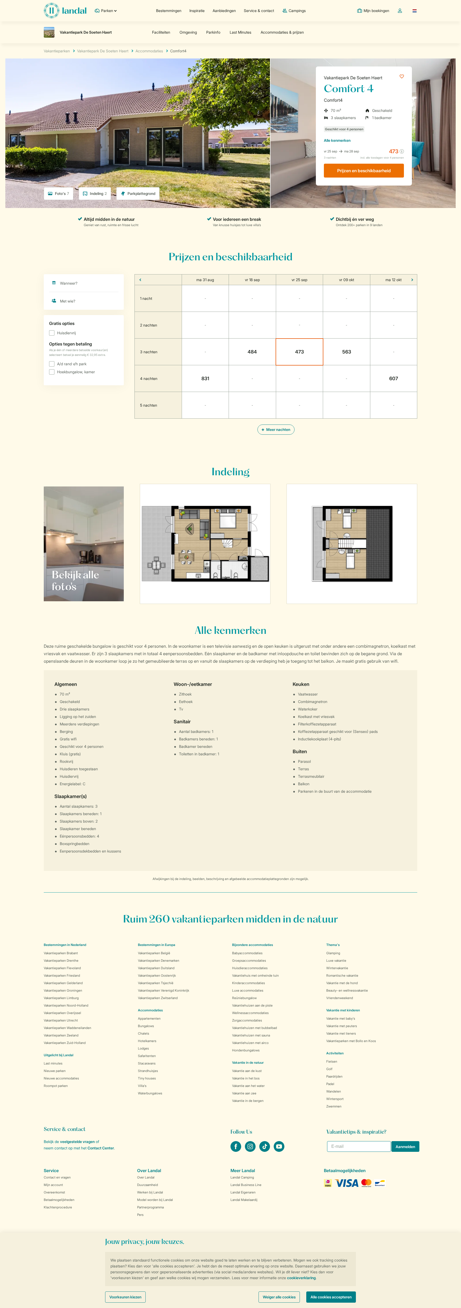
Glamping (333, 953)
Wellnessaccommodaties (250, 1013)
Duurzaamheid (147, 1185)
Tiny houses (147, 1078)
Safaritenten (147, 1056)
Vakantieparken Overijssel (62, 1013)
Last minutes (53, 1063)
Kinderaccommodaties (248, 983)
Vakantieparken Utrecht (61, 1020)
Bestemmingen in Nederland (65, 945)
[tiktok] (265, 1150)
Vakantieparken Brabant (61, 953)
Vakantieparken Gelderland (63, 983)
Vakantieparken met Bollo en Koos (351, 1041)
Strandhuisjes (148, 1071)
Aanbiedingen (224, 10)
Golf (329, 1069)
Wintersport (335, 1099)
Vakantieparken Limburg (61, 998)
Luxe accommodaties (247, 990)
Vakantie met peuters (341, 1026)
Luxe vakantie (336, 961)
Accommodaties (150, 1010)
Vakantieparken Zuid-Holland (65, 1043)
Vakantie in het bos (246, 1078)
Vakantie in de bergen (248, 1101)
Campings (297, 10)
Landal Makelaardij (243, 1200)
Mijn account (53, 1185)
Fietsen (331, 1061)
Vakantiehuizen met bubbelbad (254, 1028)
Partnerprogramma (150, 1207)
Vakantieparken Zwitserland (158, 998)
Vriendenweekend (339, 998)
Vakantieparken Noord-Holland (66, 1005)
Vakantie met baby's (340, 1018)
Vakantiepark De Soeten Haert (353, 77)
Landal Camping (242, 1177)
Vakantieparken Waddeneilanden (67, 1028)
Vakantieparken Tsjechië (155, 983)
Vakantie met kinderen (343, 1010)
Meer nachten (277, 429)
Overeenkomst (54, 1192)
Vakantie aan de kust (247, 1071)
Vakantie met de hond (342, 983)
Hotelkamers (147, 1041)
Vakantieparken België (154, 953)
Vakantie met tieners (341, 1033)
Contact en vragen (57, 1177)
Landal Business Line (245, 1185)
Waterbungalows (150, 1093)
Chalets (143, 1033)
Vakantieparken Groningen (63, 990)
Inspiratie (197, 10)
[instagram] (251, 1150)
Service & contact (259, 10)
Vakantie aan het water (248, 1086)
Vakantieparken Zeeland (61, 1035)
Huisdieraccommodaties (250, 968)
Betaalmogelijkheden (59, 1200)
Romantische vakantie (342, 975)
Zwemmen (333, 1106)
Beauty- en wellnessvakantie (347, 990)
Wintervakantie (337, 968)
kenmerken (337, 140)
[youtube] (279, 1150)
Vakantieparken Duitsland (156, 968)
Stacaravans (147, 1063)
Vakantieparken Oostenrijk (157, 975)
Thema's (333, 945)
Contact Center (101, 1148)
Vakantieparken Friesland (62, 975)
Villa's (142, 1086)
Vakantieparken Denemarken (158, 961)
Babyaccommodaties (247, 953)
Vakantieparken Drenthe (61, 961)
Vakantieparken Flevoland (62, 968)
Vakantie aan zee (244, 1093)
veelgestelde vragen (77, 1141)
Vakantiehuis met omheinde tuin (255, 975)
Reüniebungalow (244, 998)
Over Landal (145, 1177)
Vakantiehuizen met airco (250, 1043)
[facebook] (236, 1150)
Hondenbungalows (246, 1050)
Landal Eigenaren (243, 1192)
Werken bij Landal (150, 1192)
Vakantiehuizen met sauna (251, 1035)
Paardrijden (334, 1076)
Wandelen (333, 1091)
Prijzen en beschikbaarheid (364, 170)
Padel (330, 1084)
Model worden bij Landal (155, 1200)
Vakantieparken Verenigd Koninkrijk (163, 990)
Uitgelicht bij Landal (58, 1055)
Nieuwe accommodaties (61, 1078)
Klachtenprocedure (58, 1207)
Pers (140, 1215)
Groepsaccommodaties (249, 961)
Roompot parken (56, 1086)
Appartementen (149, 1018)
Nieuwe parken (55, 1071)
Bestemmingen (168, 10)
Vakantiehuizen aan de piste (252, 1005)
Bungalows (146, 1026)
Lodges (143, 1048)
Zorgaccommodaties (247, 1020)
